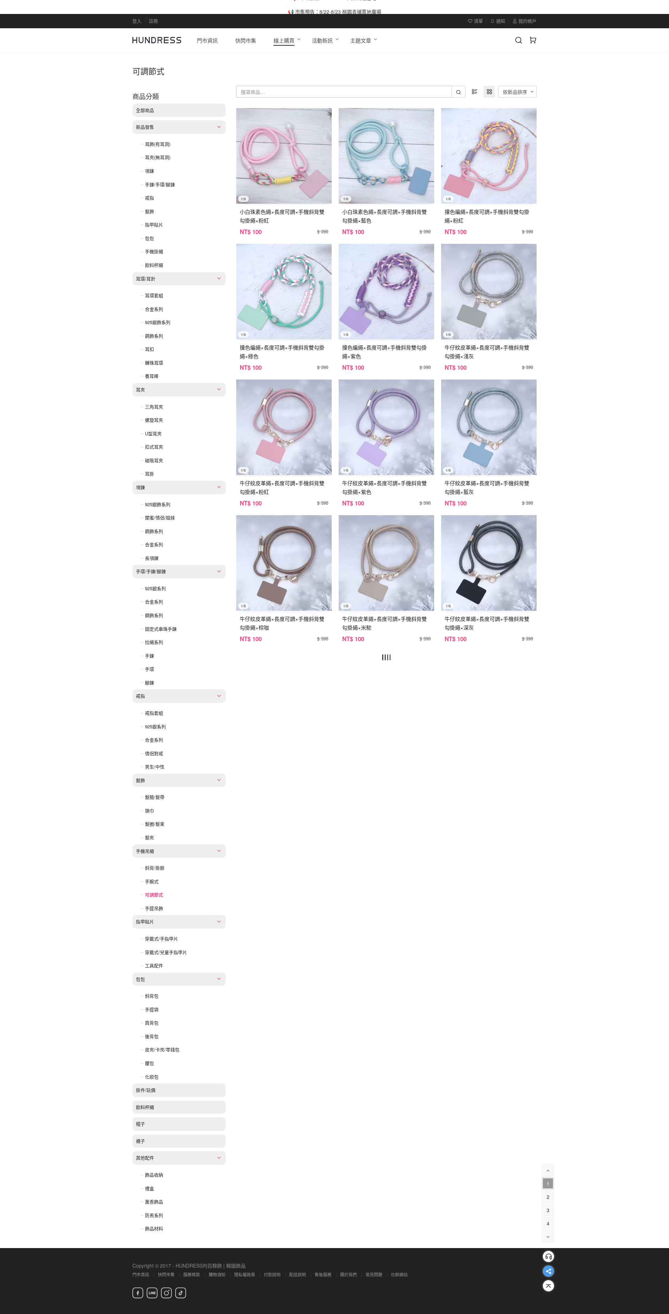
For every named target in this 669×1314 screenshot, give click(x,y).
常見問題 (374, 1274)
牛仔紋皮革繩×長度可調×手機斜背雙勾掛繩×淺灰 (487, 352)
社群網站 (399, 1274)
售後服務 (323, 1274)
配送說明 (297, 1274)
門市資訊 (140, 1274)
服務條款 (191, 1274)
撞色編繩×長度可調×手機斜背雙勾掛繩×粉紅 (487, 216)
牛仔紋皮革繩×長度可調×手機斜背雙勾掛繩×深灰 (487, 623)
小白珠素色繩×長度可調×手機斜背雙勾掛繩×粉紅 (282, 216)
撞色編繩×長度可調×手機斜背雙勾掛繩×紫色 (384, 352)
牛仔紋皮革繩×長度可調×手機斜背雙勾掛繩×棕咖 (282, 623)
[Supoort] (548, 1256)
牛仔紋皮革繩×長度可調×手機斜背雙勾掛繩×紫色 (384, 487)
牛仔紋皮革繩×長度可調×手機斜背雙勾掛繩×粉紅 (282, 487)
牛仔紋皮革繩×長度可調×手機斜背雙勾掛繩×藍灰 (487, 487)
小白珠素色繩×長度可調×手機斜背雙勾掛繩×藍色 (384, 216)
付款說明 (272, 1274)
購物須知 (217, 1274)
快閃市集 (166, 1274)
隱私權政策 (244, 1274)
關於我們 (348, 1274)
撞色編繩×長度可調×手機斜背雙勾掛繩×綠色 (282, 352)
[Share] (548, 1271)
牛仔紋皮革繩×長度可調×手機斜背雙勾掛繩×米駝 (384, 623)
